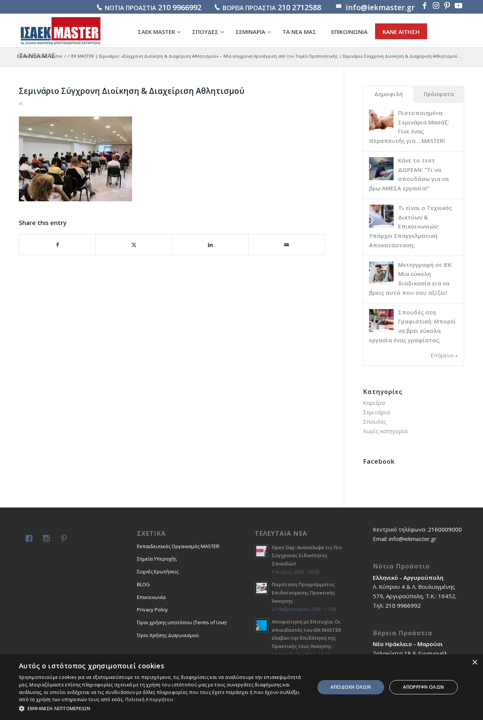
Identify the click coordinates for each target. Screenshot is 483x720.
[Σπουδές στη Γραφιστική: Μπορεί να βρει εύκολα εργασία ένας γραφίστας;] (381, 331)
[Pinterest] (62, 539)
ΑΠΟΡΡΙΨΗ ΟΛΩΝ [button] (423, 687)
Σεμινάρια (376, 412)
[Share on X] (134, 244)
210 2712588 (299, 7)
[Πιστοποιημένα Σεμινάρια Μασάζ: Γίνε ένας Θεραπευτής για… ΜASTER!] (381, 132)
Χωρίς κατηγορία (385, 431)
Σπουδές (374, 421)
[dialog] (241, 687)
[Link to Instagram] (435, 5)
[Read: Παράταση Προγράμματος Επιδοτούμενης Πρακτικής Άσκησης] (261, 588)
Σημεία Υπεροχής (157, 558)
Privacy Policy (152, 609)
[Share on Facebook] (57, 244)
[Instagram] (45, 539)
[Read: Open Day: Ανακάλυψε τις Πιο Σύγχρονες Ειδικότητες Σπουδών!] (261, 551)
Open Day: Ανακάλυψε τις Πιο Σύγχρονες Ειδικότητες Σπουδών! (307, 555)
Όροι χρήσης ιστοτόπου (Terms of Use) (181, 622)
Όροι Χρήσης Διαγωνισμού (168, 635)
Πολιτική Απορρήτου (149, 699)
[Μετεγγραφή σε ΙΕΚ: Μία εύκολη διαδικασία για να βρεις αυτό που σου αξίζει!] (381, 284)
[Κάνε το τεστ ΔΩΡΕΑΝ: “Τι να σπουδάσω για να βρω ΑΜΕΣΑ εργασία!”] (381, 179)
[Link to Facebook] (424, 5)
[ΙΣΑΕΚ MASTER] (60, 30)
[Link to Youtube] (458, 5)
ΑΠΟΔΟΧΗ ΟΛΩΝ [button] (351, 687)
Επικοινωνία (151, 597)
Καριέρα (374, 402)
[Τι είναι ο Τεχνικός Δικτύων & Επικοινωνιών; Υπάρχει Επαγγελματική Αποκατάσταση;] (381, 227)
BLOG (143, 584)
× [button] (474, 662)
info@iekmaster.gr (380, 7)
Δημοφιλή (388, 94)
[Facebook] (27, 539)
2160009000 (445, 529)
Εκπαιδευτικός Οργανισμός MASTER (178, 546)
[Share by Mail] (287, 244)
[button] (162, 708)
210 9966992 (180, 7)
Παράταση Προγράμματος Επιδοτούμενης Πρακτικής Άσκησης (303, 592)
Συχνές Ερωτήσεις (157, 571)
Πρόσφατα (439, 94)
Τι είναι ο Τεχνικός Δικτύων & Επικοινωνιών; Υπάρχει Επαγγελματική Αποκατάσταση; (410, 226)
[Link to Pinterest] (447, 5)
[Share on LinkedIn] (210, 244)
